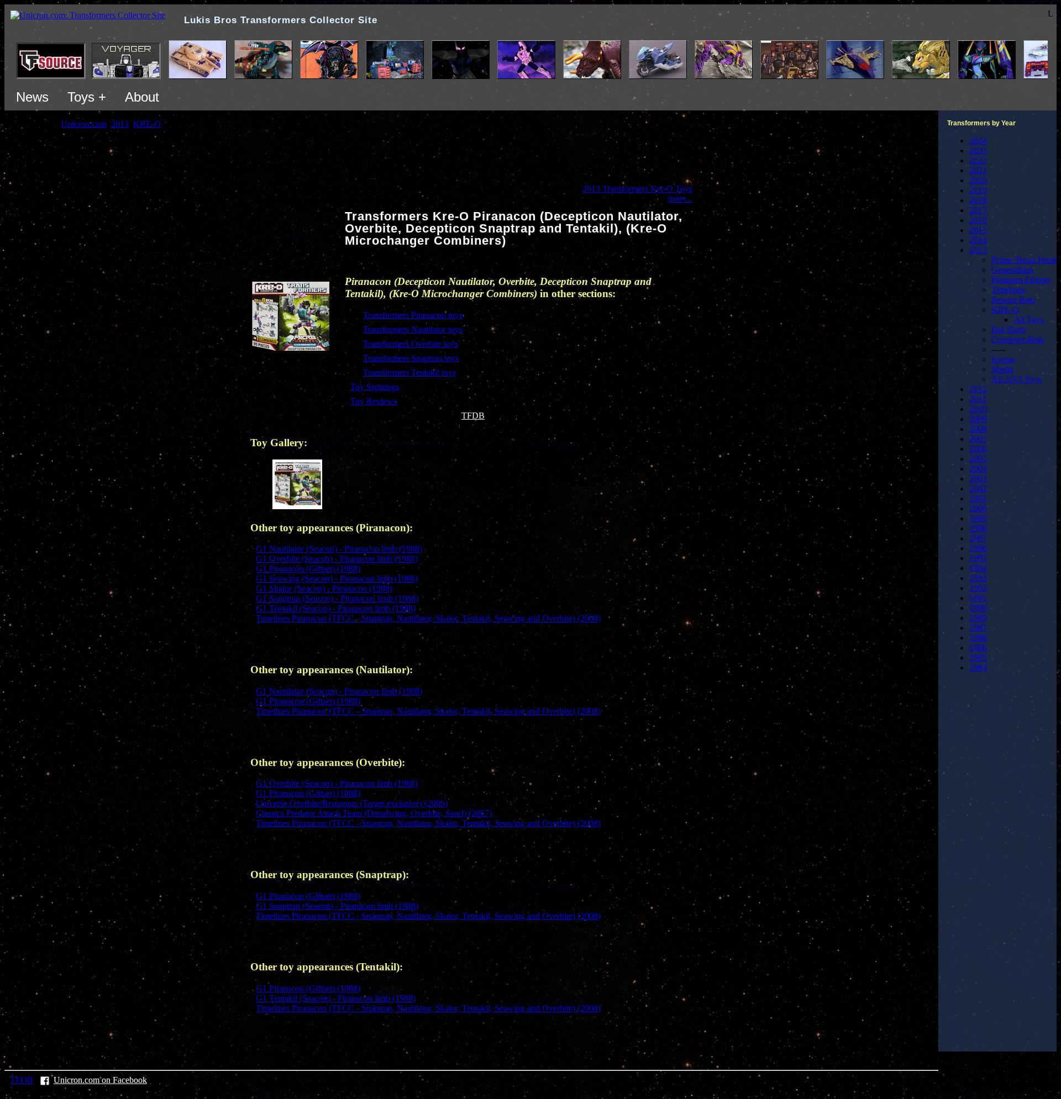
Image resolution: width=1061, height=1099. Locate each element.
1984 (978, 667)
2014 (978, 240)
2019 (978, 190)
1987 (978, 627)
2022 (978, 160)
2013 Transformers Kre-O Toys (637, 188)
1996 (978, 548)
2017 (978, 210)
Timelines (1008, 289)
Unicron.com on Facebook (100, 1080)
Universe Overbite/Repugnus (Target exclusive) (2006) (352, 803)
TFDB (473, 415)
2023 (978, 150)
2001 (978, 498)
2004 (978, 468)
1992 (978, 588)
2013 (978, 250)
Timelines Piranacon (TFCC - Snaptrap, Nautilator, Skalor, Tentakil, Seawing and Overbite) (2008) (428, 618)
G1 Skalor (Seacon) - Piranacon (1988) (324, 588)
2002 (978, 488)
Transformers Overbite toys (410, 343)
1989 (978, 617)
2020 (978, 180)
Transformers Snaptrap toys (411, 358)
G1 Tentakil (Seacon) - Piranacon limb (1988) (336, 608)
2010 (978, 409)
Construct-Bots (1017, 339)
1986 (978, 647)
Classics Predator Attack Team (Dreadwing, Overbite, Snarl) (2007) (374, 813)
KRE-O (1005, 309)
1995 (978, 558)
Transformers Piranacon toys (413, 315)
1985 (978, 657)
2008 (978, 429)
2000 (978, 508)
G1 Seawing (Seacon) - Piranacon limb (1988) (337, 578)
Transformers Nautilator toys (413, 329)
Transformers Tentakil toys (409, 372)
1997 (978, 538)
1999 (978, 518)
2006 (978, 448)
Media (1002, 369)
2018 (978, 200)
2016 (978, 220)
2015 (978, 230)
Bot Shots (1008, 329)
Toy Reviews (373, 401)
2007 (978, 438)
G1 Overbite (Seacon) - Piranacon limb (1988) (337, 558)
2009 (978, 419)
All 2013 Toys (1016, 379)
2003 (978, 478)
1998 (978, 528)
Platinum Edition (1020, 279)
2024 (978, 140)
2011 (977, 399)
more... (680, 198)
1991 (978, 598)
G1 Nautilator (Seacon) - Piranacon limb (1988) (339, 548)
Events (1003, 359)
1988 (978, 637)
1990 (978, 607)
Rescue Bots (1013, 299)
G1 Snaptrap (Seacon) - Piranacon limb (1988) (337, 598)
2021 (978, 170)
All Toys (1028, 319)
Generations (1012, 269)
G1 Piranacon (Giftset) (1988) (308, 568)
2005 (978, 458)
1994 (978, 568)
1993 (978, 578)
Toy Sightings (374, 387)
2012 (978, 389)
